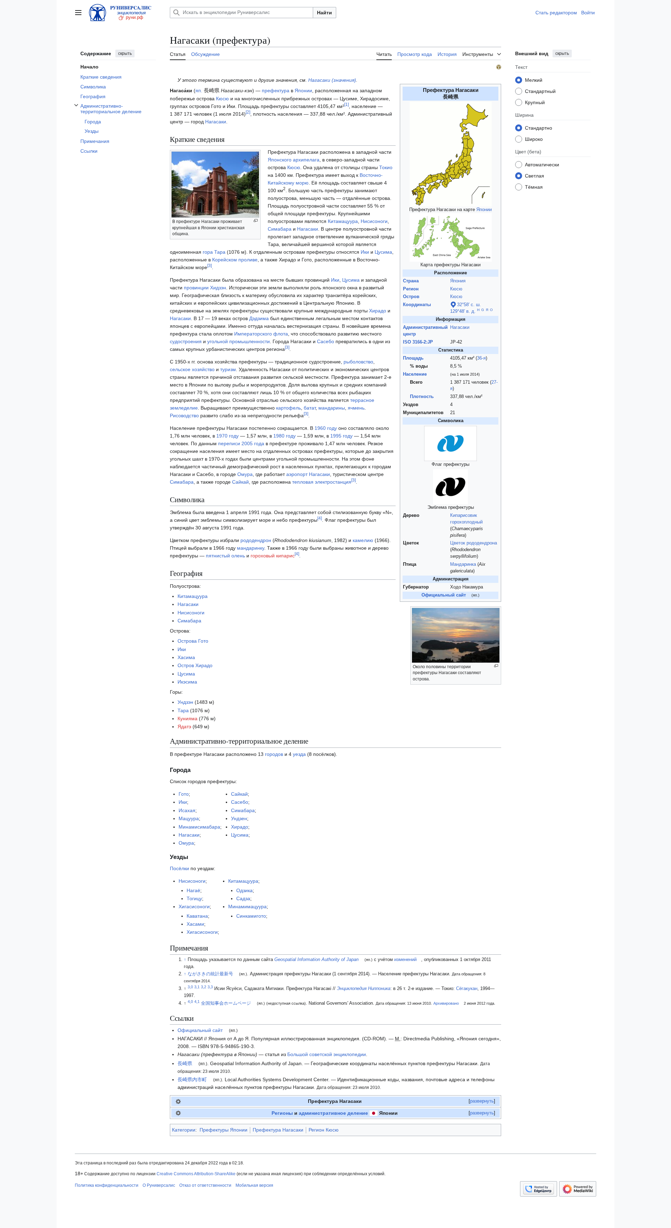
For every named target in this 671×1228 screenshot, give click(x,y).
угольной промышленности (238, 341)
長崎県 (185, 1063)
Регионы (282, 1113)
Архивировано (446, 1003)
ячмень (356, 408)
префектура (275, 90)
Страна (411, 281)
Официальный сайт (200, 1030)
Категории (183, 1130)
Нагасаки (459, 327)
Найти (324, 12)
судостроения (186, 341)
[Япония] (373, 1113)
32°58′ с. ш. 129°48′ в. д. (465, 308)
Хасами (195, 924)
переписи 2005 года (241, 443)
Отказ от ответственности (205, 1185)
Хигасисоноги (194, 906)
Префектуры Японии (223, 1130)
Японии (484, 209)
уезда (299, 754)
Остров (411, 296)
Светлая (534, 175)
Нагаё (193, 890)
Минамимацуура (247, 906)
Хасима (186, 657)
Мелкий (533, 79)
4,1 (197, 1001)
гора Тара (214, 252)
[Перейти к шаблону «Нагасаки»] (178, 1101)
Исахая (187, 810)
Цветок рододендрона (473, 543)
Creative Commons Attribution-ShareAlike (196, 1173)
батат (310, 408)
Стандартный (540, 91)
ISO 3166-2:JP (418, 342)
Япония (458, 281)
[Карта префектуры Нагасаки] (451, 237)
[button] (78, 12)
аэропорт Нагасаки (308, 474)
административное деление (333, 1113)
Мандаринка (463, 564)
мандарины (331, 408)
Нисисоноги (374, 221)
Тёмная (534, 186)
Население (415, 374)
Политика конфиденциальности (106, 1185)
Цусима (383, 252)
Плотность (422, 396)
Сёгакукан (466, 988)
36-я (481, 358)
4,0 (190, 1001)
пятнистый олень (225, 555)
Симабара (279, 229)
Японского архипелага (293, 159)
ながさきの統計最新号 (210, 973)
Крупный (535, 102)
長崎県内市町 (192, 1079)
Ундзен (239, 818)
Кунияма (187, 718)
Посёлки (179, 868)
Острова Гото (193, 641)
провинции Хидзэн (205, 287)
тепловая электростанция (321, 482)
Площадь (413, 358)
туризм (228, 369)
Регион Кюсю (324, 1130)
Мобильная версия (254, 1185)
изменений (405, 959)
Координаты (417, 304)
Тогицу (194, 898)
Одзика (244, 890)
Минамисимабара (199, 827)
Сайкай (240, 482)
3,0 (190, 987)
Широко (534, 139)
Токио (385, 167)
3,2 (203, 987)
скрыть (125, 53)
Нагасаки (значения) (332, 80)
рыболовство (358, 361)
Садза (243, 898)
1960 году (326, 428)
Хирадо (377, 310)
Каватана (197, 916)
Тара (183, 710)
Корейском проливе (235, 259)
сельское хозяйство (192, 369)
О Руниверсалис (159, 1185)
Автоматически (542, 164)
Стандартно (538, 127)
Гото (184, 794)
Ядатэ (184, 726)
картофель (288, 408)
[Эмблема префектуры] (450, 486)
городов (274, 754)
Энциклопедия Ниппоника (363, 988)
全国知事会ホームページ (226, 1003)
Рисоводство (184, 415)
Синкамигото (251, 916)
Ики (365, 252)
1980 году (284, 436)
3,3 (210, 987)
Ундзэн (185, 702)
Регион (411, 289)
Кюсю (456, 289)
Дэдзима (259, 318)
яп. (198, 90)
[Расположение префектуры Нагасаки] (451, 153)
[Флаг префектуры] (450, 443)
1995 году (341, 436)
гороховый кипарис (273, 555)
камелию (363, 540)
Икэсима (187, 682)
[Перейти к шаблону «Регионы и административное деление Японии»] (178, 1113)
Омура (245, 474)
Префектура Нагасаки (278, 1130)
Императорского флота (261, 334)
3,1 (197, 987)
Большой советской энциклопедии (326, 1054)
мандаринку (250, 548)
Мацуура (189, 818)
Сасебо (325, 341)
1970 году (227, 436)
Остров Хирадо (195, 665)
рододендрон (255, 540)
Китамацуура (343, 221)
